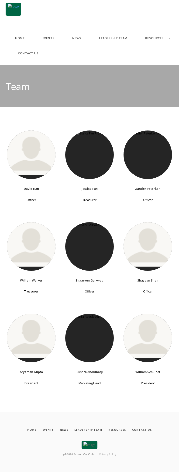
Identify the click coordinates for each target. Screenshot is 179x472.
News (76, 38)
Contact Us (28, 53)
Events (48, 38)
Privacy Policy (107, 454)
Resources (154, 38)
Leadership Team (113, 38)
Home (19, 38)
